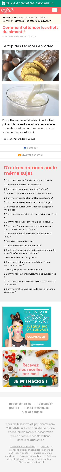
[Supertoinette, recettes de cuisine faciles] (7, 10)
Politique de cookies (30, 456)
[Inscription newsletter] (30, 368)
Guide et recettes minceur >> (30, 3)
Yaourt (31, 139)
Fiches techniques (36, 408)
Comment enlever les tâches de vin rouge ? (28, 202)
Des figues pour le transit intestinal (23, 269)
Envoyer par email (32, 155)
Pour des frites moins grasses (21, 257)
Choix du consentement (31, 462)
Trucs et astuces (31, 412)
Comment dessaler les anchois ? (23, 184)
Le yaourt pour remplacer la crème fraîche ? (29, 193)
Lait (11, 139)
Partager (32, 148)
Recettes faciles (20, 404)
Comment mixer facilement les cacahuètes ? (29, 198)
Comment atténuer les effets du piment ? (27, 21)
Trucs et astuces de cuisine (30, 17)
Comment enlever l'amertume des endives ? (29, 221)
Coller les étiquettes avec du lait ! (23, 245)
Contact (45, 446)
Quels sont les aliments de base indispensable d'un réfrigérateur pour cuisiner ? (29, 251)
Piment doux (20, 139)
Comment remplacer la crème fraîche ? (26, 189)
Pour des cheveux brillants (19, 241)
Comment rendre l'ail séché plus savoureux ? (29, 180)
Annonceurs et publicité (22, 446)
